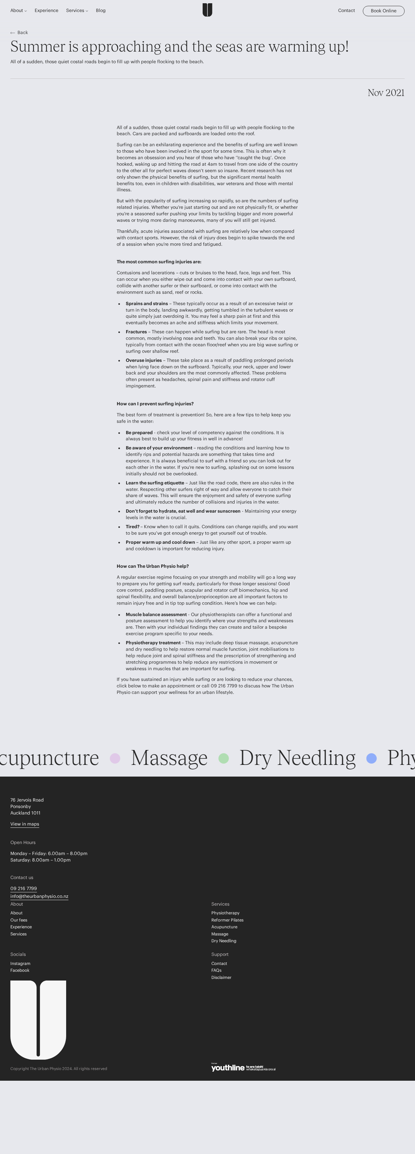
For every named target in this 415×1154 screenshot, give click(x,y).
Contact (346, 10)
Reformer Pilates (227, 920)
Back (23, 32)
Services (18, 934)
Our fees (18, 920)
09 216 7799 (23, 888)
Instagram (20, 964)
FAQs (216, 970)
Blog (101, 10)
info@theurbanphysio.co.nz (39, 896)
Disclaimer (221, 978)
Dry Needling (223, 941)
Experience (46, 10)
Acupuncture (224, 927)
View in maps (24, 824)
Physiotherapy (225, 913)
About (16, 913)
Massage (219, 934)
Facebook (20, 970)
